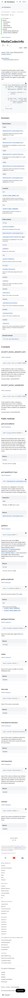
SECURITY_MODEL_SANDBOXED (10, 209)
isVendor (5, 323)
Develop (13, 12)
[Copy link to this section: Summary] (10, 118)
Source (3, 872)
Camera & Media (5, 893)
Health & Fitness (5, 890)
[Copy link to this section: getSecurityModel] (14, 579)
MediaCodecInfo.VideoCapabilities (13, 178)
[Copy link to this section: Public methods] (16, 419)
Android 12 (3, 931)
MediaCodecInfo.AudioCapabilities (13, 131)
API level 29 (8, 427)
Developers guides (5, 942)
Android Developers (5, 12)
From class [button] (11, 339)
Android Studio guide (6, 940)
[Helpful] (10, 15)
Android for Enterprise (6, 868)
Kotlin (20, 48)
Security (3, 870)
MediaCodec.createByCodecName (11, 549)
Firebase (3, 977)
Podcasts (3, 879)
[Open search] (17, 2)
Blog (2, 877)
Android (3, 865)
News (2, 875)
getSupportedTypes (8, 269)
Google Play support (6, 960)
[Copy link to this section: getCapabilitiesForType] (18, 472)
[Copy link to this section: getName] (9, 526)
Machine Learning (5, 888)
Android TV (3, 913)
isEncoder (6, 292)
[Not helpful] (13, 15)
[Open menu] (2, 2)
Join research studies (6, 963)
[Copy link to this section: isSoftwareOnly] (13, 761)
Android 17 (3, 919)
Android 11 (3, 934)
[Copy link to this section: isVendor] (8, 802)
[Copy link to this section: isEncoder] (9, 689)
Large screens (4, 904)
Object (9, 54)
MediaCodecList (6, 75)
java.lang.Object (5, 58)
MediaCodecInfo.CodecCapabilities (13, 142)
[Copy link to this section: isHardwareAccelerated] (18, 723)
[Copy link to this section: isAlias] (6, 654)
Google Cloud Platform (6, 979)
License (8, 987)
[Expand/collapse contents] (10, 18)
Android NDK (4, 949)
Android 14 (3, 926)
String (5, 223)
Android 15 (3, 924)
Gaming (3, 886)
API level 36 (8, 357)
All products (4, 981)
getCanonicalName (8, 226)
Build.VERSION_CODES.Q (8, 553)
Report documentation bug (7, 958)
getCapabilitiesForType (10, 237)
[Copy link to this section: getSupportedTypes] (16, 619)
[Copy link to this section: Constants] (11, 347)
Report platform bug (6, 955)
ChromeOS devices (5, 908)
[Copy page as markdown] (7, 45)
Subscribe (20, 990)
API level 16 (8, 37)
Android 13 (3, 929)
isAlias (5, 281)
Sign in (24, 1)
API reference (6, 7)
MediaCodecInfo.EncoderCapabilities (13, 166)
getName (5, 248)
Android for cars (5, 911)
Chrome (3, 974)
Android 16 (3, 922)
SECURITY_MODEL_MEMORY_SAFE (11, 195)
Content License (18, 847)
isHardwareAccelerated (9, 303)
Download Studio (5, 947)
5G (2, 898)
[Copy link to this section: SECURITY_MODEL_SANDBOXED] (2, 387)
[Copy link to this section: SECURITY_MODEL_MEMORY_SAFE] (2, 354)
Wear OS (3, 906)
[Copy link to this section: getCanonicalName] (15, 424)
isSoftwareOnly (7, 313)
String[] (5, 265)
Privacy (3, 895)
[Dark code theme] (26, 83)
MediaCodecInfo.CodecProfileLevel (13, 154)
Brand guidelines (15, 987)
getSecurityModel (8, 259)
